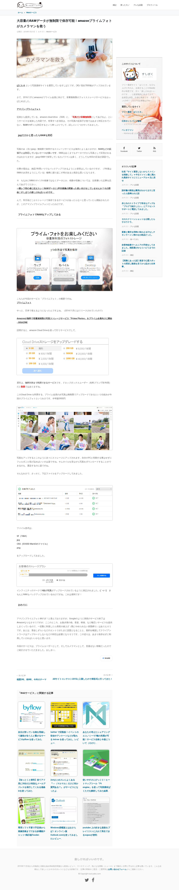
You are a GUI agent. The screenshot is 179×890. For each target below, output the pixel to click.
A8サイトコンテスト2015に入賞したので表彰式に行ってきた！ (82, 679)
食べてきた (134, 239)
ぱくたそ (21, 85)
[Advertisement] (139, 36)
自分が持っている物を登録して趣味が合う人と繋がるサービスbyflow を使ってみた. (31, 736)
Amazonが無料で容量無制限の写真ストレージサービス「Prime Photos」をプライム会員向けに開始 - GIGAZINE (64, 320)
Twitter (139, 151)
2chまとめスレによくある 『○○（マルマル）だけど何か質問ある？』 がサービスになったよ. (64, 785)
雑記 (114, 5)
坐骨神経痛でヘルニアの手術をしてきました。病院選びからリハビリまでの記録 (138, 248)
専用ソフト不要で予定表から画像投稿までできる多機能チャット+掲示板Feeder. (31, 831)
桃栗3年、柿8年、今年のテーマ (31, 679)
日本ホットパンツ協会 (131, 121)
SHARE (107, 658)
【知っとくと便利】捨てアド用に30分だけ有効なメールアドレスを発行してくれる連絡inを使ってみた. (32, 785)
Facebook (124, 151)
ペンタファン (128, 130)
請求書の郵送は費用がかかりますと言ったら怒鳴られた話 (138, 192)
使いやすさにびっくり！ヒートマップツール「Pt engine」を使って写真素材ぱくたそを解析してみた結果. (96, 785)
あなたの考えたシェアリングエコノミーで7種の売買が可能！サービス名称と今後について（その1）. (96, 737)
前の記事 (22, 675)
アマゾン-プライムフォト (29, 109)
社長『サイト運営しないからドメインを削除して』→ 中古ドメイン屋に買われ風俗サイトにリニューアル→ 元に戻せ (138, 176)
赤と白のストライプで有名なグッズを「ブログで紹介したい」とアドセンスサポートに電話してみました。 (138, 206)
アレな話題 (138, 5)
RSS (154, 151)
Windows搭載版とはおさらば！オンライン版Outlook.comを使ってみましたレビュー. (64, 833)
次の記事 (107, 675)
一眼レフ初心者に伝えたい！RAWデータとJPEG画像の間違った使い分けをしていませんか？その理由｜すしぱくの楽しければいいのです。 (63, 190)
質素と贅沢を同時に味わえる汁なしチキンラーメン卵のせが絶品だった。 (138, 233)
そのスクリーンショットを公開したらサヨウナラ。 (138, 220)
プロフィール (152, 5)
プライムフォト (24, 302)
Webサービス (51, 32)
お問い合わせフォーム (117, 869)
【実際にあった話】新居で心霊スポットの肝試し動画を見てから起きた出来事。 (138, 263)
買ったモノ (125, 5)
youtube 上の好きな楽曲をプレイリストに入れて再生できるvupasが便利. (96, 831)
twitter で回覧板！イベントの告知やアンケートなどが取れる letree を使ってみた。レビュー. (64, 737)
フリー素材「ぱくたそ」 (132, 112)
